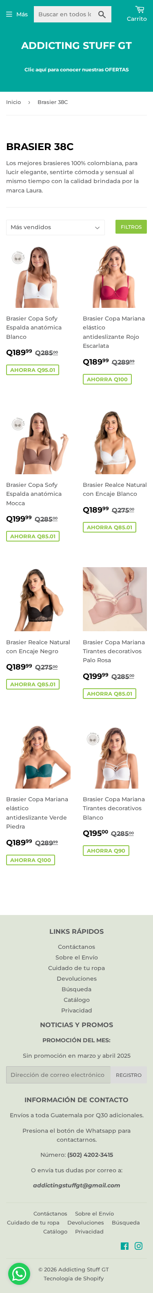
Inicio (13, 102)
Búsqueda (76, 989)
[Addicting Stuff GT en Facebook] (124, 1247)
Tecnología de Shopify (74, 1278)
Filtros (131, 227)
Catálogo (77, 999)
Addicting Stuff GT (76, 45)
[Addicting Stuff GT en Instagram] (139, 1247)
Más (22, 14)
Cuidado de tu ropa (76, 968)
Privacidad (76, 1010)
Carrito (137, 18)
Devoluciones (77, 978)
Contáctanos (76, 946)
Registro (129, 1075)
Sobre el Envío (76, 957)
